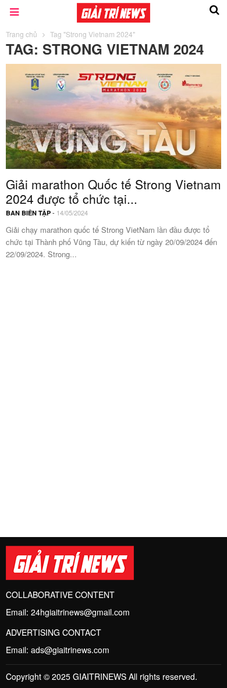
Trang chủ (21, 34)
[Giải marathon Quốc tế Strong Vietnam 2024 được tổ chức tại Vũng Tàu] (113, 115)
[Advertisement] (113, 392)
